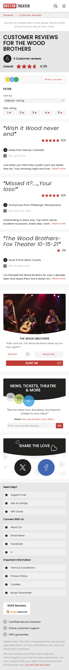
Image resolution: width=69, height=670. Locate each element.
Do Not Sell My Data (38, 664)
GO (59, 425)
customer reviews (30, 15)
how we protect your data (37, 419)
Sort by (7, 95)
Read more (59, 168)
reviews (8, 15)
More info (48, 354)
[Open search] (55, 6)
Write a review (53, 79)
